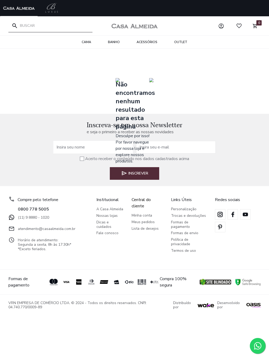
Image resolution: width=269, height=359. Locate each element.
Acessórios (147, 42)
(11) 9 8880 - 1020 (33, 217)
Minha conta (142, 215)
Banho (114, 42)
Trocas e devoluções (188, 216)
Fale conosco (107, 233)
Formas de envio (184, 233)
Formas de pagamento (180, 224)
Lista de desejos (145, 229)
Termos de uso (183, 251)
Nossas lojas (107, 216)
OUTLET (180, 42)
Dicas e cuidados (103, 224)
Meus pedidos (143, 222)
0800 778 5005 (33, 209)
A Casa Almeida (109, 209)
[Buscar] (15, 25)
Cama (86, 42)
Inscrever (138, 173)
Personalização (183, 209)
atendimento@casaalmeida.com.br (46, 228)
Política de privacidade (180, 242)
